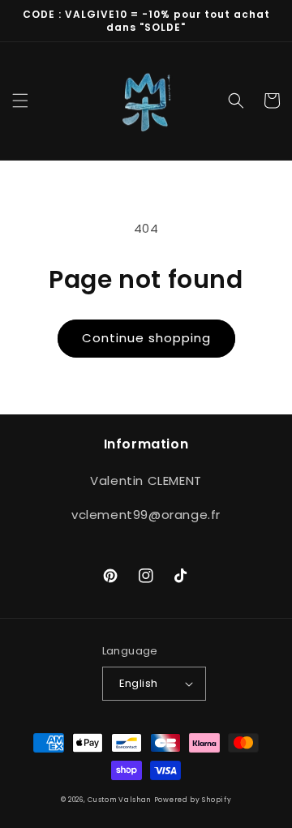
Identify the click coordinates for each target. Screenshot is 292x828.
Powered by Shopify (193, 799)
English (138, 683)
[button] (20, 100)
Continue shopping (146, 337)
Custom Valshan (119, 799)
